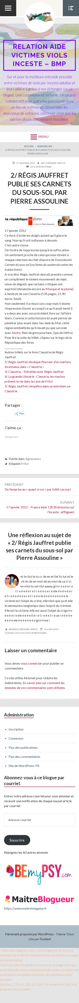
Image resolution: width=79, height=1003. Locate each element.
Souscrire (17, 840)
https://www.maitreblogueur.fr (25, 908)
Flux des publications (23, 747)
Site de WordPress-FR (24, 766)
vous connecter (31, 663)
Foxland (45, 939)
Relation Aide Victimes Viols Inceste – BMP (39, 55)
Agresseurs (33, 459)
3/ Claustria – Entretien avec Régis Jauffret (34, 371)
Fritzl (25, 463)
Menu (43, 136)
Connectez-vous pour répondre (26, 632)
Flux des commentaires (24, 756)
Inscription (16, 729)
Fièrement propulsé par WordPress (29, 934)
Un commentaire (41, 167)
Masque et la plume (59, 289)
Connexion (16, 738)
